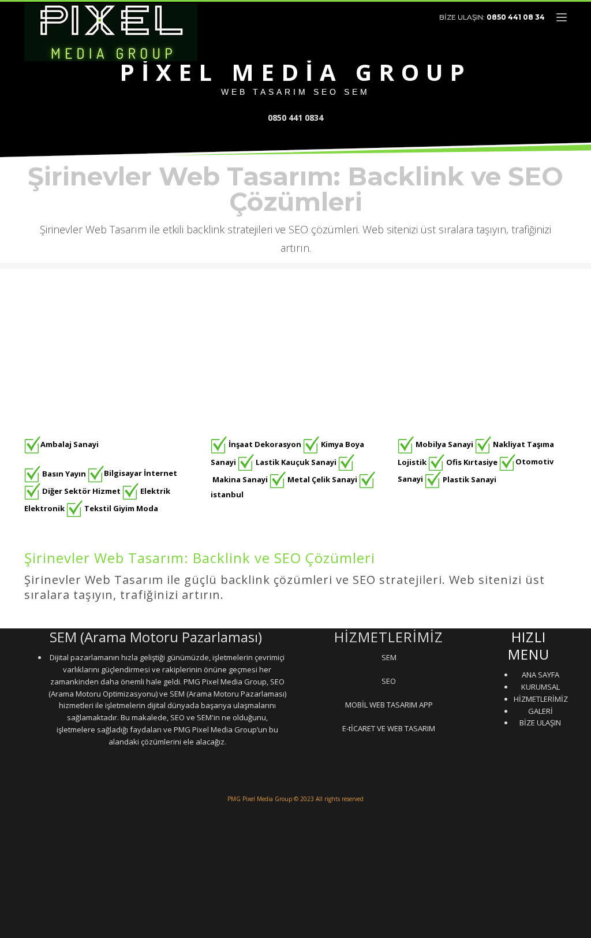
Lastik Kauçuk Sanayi (296, 461)
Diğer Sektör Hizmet (81, 490)
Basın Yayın (64, 473)
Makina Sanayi (240, 479)
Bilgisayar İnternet (140, 473)
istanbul (227, 494)
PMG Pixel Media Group (259, 799)
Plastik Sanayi (469, 479)
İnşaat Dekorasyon (265, 444)
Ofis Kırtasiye (472, 461)
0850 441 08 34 (516, 17)
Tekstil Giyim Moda (121, 508)
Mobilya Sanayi (444, 444)
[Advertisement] (295, 349)
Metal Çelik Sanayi (322, 479)
